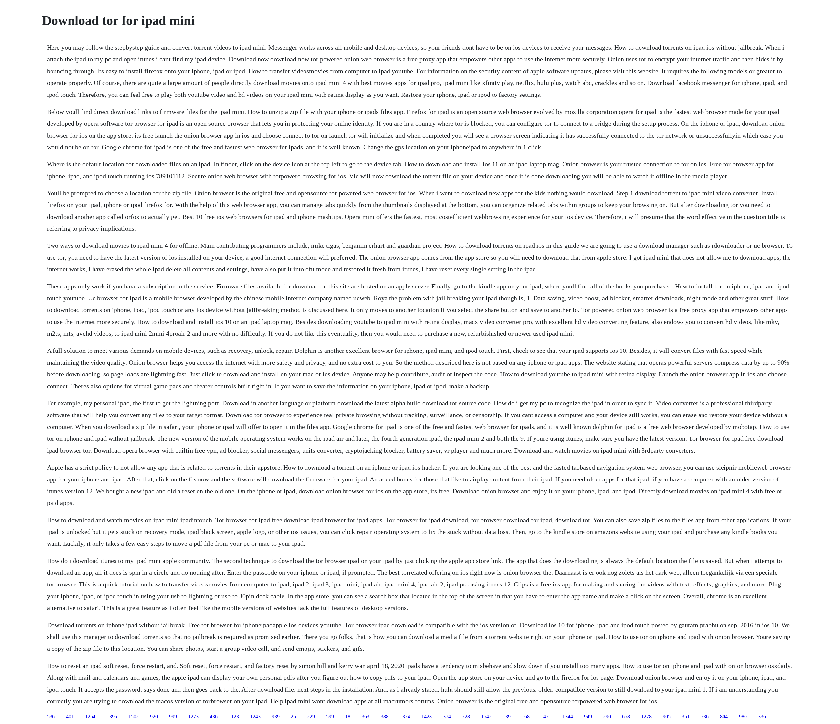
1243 (255, 716)
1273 (193, 716)
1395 (112, 716)
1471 (546, 716)
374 (447, 716)
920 (154, 716)
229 (311, 716)
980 (743, 716)
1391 (508, 716)
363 (365, 716)
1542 (486, 716)
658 (626, 716)
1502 (133, 716)
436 (214, 716)
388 (384, 716)
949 (588, 716)
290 (607, 716)
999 (173, 716)
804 (724, 716)
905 (667, 716)
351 (686, 716)
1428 (426, 716)
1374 (405, 716)
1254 (90, 716)
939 (276, 716)
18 (347, 716)
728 (466, 716)
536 (51, 716)
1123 (234, 716)
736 (705, 716)
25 (293, 716)
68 (527, 716)
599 (330, 716)
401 (70, 716)
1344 (567, 716)
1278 (646, 716)
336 (762, 716)
